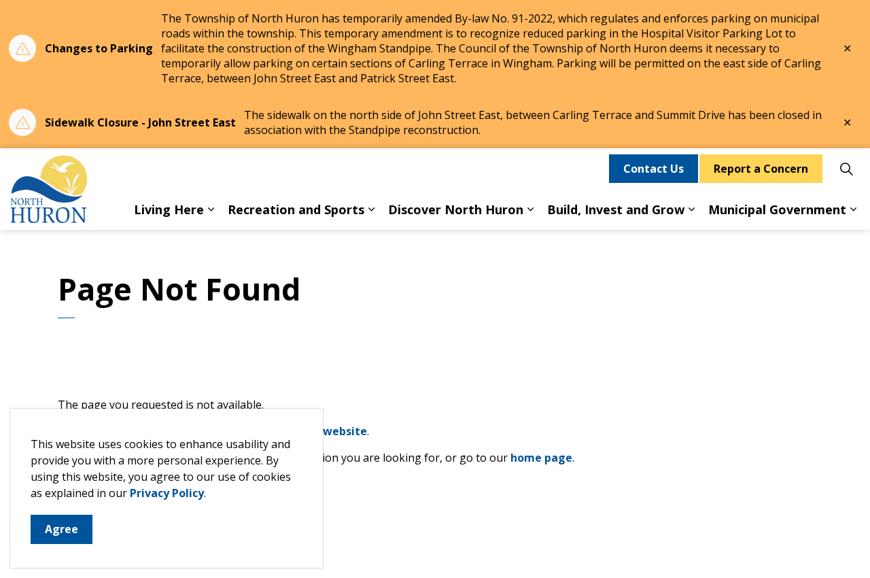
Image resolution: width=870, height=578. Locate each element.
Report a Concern (761, 168)
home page (541, 457)
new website (332, 431)
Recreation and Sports (296, 209)
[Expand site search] (846, 168)
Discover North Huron (455, 209)
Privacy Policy (167, 493)
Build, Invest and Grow (615, 209)
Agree (61, 529)
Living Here (169, 209)
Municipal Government (777, 209)
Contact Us (653, 168)
